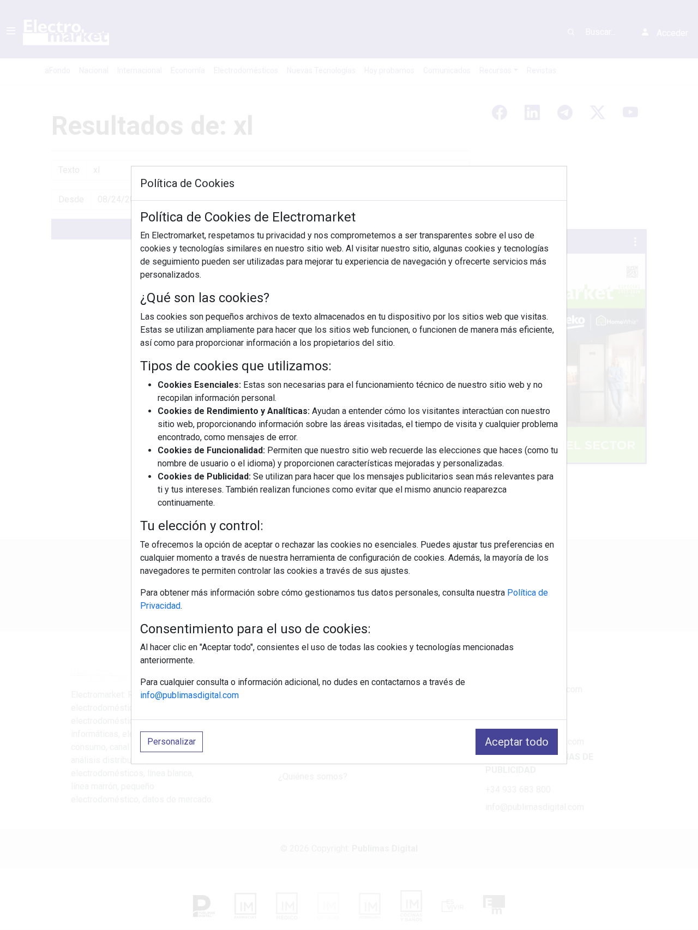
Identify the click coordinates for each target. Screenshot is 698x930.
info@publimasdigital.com (189, 695)
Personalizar (171, 741)
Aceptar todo (517, 741)
